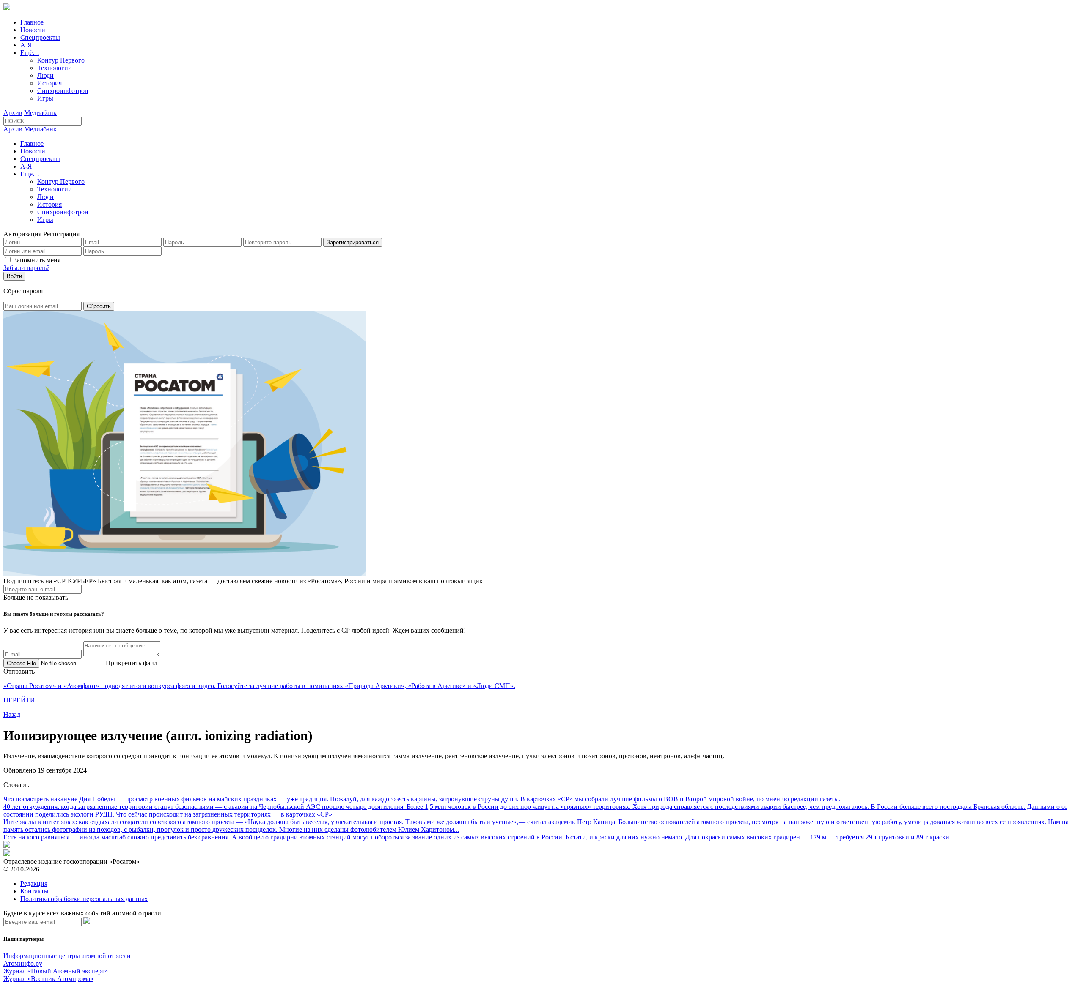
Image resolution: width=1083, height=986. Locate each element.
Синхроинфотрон (62, 90)
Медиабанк (40, 112)
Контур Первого (61, 60)
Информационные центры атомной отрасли (67, 955)
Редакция (33, 883)
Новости (32, 29)
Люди (45, 75)
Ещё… (29, 52)
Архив (12, 112)
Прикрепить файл (131, 662)
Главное (32, 22)
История (49, 83)
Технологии (54, 67)
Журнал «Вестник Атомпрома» (48, 978)
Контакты (34, 891)
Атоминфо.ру (22, 963)
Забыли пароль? (26, 267)
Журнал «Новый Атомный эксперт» (55, 971)
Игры (45, 98)
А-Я (26, 45)
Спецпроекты (40, 37)
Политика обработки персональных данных (84, 898)
